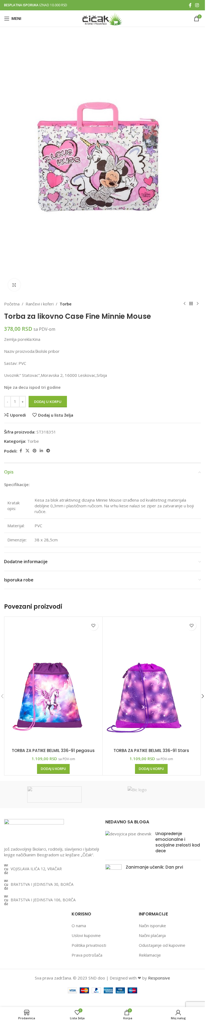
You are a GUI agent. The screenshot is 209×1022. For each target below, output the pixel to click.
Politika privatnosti (89, 945)
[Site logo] (102, 18)
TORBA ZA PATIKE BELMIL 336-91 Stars (151, 750)
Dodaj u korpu (48, 401)
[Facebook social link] (190, 5)
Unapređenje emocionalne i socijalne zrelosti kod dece (177, 842)
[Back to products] (191, 304)
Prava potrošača (87, 955)
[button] (53, 769)
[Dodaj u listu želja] (93, 625)
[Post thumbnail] (128, 843)
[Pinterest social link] (34, 450)
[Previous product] (184, 304)
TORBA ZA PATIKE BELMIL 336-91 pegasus (53, 750)
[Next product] (197, 304)
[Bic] (154, 794)
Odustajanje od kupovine (162, 945)
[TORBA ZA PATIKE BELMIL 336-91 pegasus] (53, 681)
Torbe (66, 304)
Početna (12, 304)
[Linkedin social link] (41, 450)
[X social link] (27, 450)
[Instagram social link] (197, 5)
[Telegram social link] (48, 450)
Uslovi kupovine (86, 935)
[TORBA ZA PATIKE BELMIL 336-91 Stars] (151, 681)
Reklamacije (150, 955)
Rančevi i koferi (40, 304)
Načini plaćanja (152, 935)
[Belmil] (54, 794)
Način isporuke (152, 925)
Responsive (159, 978)
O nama (79, 925)
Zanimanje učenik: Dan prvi (154, 867)
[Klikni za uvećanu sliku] (14, 285)
